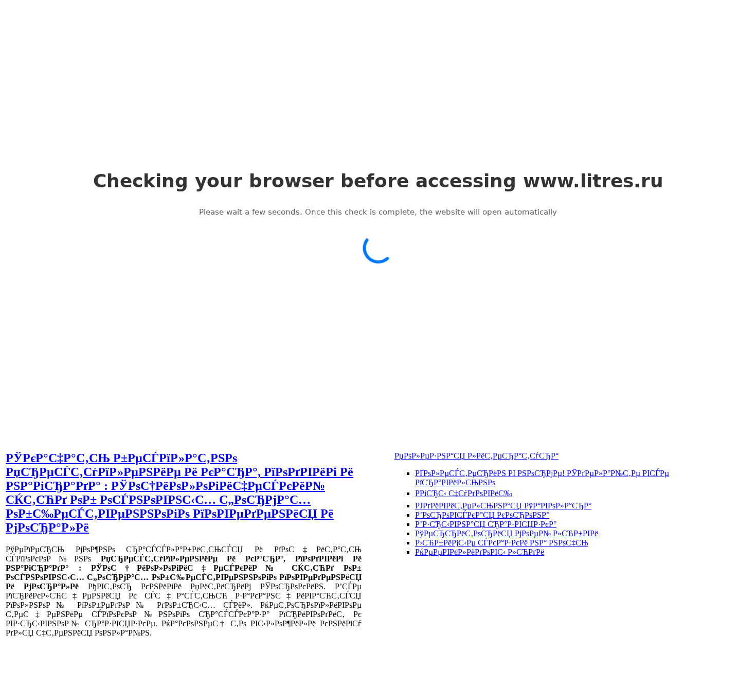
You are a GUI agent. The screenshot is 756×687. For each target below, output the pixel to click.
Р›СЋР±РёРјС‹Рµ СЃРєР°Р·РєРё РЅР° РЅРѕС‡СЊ (501, 542)
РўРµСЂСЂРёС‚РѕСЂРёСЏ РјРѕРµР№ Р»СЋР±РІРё (506, 533)
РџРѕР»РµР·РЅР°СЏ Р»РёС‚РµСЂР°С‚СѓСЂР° (476, 455)
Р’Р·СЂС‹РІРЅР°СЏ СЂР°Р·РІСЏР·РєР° (485, 524)
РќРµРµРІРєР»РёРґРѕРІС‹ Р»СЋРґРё (479, 552)
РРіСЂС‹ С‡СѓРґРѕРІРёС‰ (463, 493)
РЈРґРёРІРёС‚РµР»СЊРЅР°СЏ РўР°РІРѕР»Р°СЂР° (503, 505)
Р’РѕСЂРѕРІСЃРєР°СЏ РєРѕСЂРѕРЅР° (482, 514)
